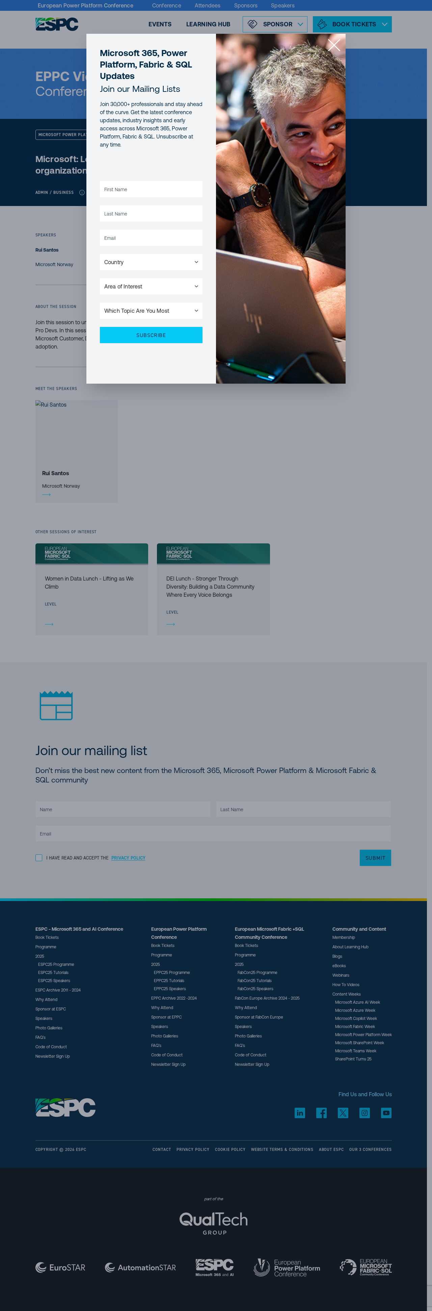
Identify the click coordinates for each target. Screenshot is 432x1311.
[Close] (334, 45)
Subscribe (151, 335)
